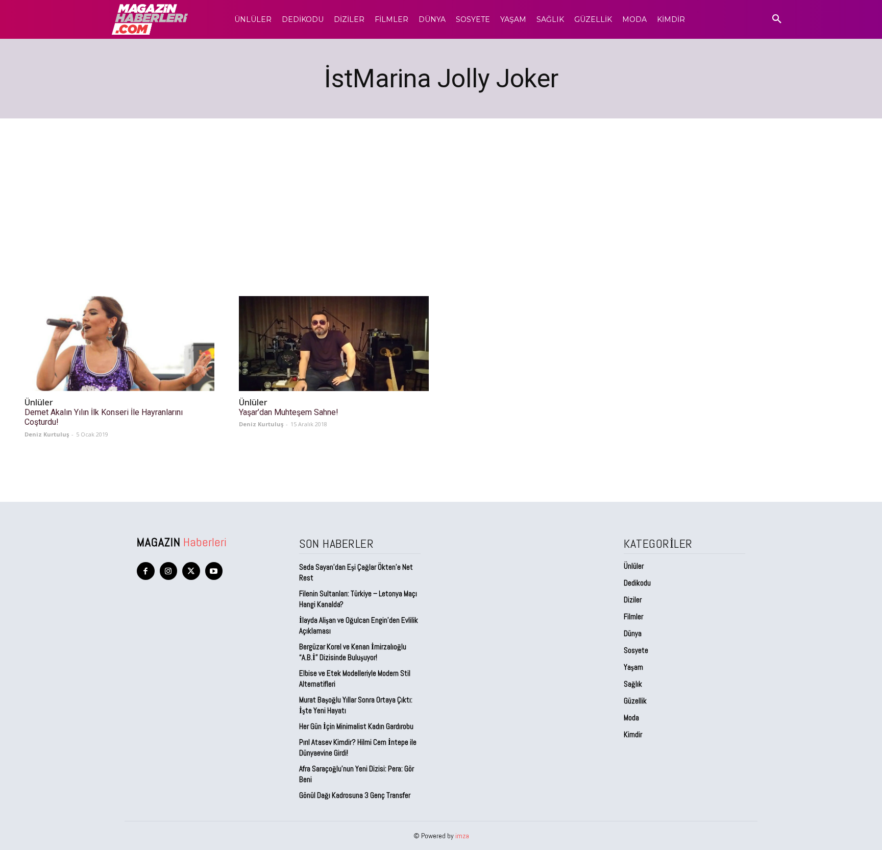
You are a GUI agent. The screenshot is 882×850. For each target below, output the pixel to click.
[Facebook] (146, 571)
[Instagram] (169, 571)
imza (462, 835)
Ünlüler (38, 402)
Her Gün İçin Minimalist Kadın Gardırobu (356, 726)
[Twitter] (191, 571)
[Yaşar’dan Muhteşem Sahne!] (334, 343)
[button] (776, 19)
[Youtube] (214, 571)
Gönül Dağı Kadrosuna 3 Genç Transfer (354, 795)
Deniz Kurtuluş (46, 434)
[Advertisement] (441, 195)
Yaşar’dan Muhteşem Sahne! (288, 412)
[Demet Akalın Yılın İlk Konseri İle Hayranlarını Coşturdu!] (119, 343)
